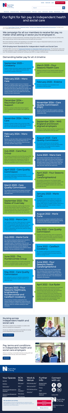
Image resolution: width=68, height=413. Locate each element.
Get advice (6, 357)
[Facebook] (54, 384)
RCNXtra (5, 383)
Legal (40, 390)
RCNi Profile (6, 386)
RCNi (19, 386)
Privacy (41, 387)
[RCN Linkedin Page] (59, 389)
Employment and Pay (14, 11)
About (63, 11)
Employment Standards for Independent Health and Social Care (34, 49)
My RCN (5, 381)
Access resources (8, 334)
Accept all (44, 401)
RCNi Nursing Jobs (31, 383)
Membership (6, 11)
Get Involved (45, 11)
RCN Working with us (32, 389)
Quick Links (47, 2)
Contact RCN (55, 394)
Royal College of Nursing (13, 27)
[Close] (51, 398)
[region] (27, 404)
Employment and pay (24, 27)
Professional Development (25, 11)
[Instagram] (59, 384)
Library (39, 11)
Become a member (60, 2)
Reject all (44, 404)
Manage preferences (44, 407)
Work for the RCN (31, 386)
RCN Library (21, 393)
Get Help (51, 11)
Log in (52, 2)
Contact (42, 2)
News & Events (57, 11)
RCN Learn (34, 11)
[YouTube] (54, 389)
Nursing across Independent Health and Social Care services (43, 27)
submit (63, 7)
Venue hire (29, 392)
